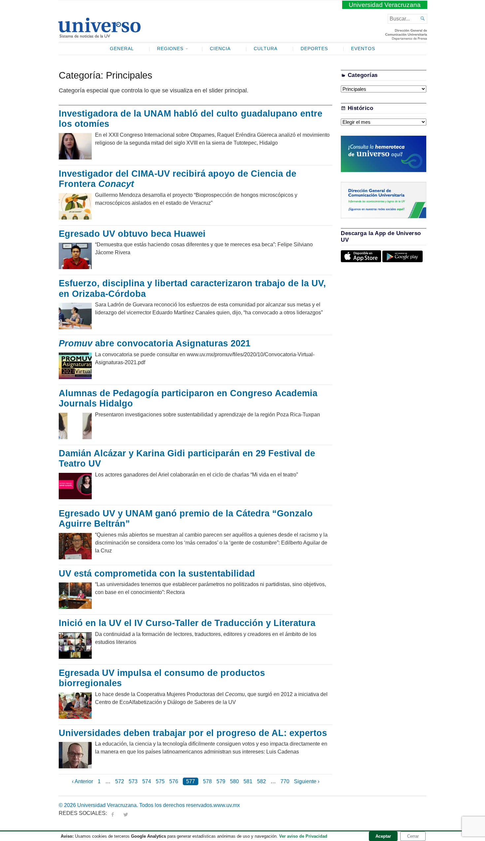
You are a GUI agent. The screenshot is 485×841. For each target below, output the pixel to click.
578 (207, 781)
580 (234, 781)
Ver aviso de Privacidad (303, 836)
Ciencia (220, 48)
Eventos (363, 48)
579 (220, 781)
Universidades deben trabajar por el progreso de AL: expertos (194, 733)
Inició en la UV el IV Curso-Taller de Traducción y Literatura (188, 623)
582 (261, 781)
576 (173, 781)
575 (160, 781)
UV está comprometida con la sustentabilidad (158, 573)
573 (133, 781)
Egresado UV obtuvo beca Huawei (133, 234)
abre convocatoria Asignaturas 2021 (154, 343)
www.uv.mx (226, 805)
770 (284, 781)
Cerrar (413, 836)
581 (247, 781)
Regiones (170, 48)
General (122, 48)
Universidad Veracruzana (385, 4)
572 (119, 781)
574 (146, 781)
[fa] (112, 813)
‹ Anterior (82, 781)
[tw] (125, 813)
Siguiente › (306, 781)
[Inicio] (99, 35)
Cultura (265, 48)
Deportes (314, 48)
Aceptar (383, 836)
